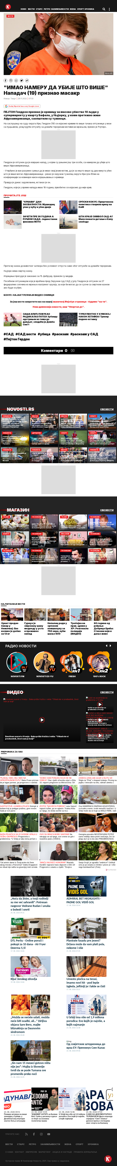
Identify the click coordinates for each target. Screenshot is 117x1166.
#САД (9, 334)
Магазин (18, 510)
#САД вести (26, 334)
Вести (31, 9)
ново (23, 9)
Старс (39, 9)
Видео (15, 692)
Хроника (89, 9)
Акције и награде (62, 1152)
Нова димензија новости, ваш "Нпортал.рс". (58, 307)
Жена (73, 9)
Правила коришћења (85, 1152)
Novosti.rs (20, 409)
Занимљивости (60, 9)
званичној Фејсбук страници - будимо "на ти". (80, 301)
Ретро (47, 9)
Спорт (80, 9)
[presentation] (106, 646)
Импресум (31, 1152)
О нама (9, 1152)
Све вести (107, 409)
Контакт (19, 1152)
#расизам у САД (84, 334)
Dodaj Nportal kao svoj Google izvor (24, 106)
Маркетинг (45, 1152)
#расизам (60, 334)
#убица (44, 334)
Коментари (54, 350)
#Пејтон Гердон (17, 339)
